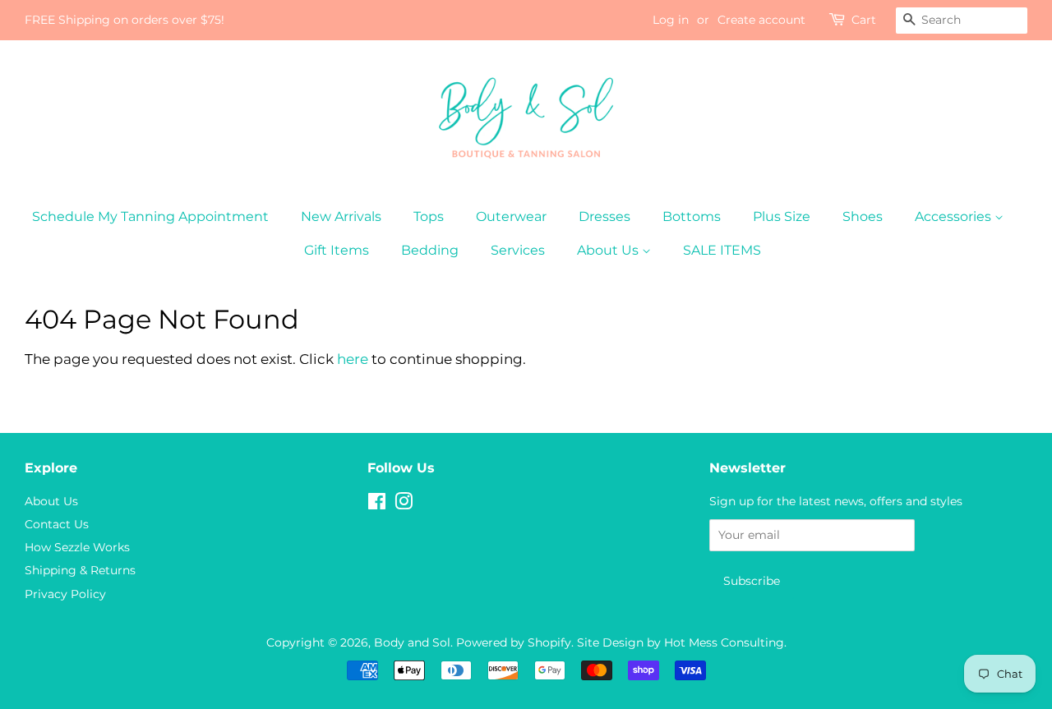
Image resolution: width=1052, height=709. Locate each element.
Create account (761, 19)
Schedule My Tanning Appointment (150, 216)
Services (518, 250)
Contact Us (57, 524)
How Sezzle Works (77, 547)
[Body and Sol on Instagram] (403, 504)
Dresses (604, 216)
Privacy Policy (65, 594)
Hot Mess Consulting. (725, 642)
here (352, 359)
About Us (609, 250)
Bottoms (691, 216)
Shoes (862, 216)
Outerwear (511, 216)
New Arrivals (341, 216)
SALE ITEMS (722, 250)
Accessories (954, 216)
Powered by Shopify (513, 642)
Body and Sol (412, 642)
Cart (863, 19)
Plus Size (781, 216)
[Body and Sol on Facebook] (376, 504)
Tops (428, 216)
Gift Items (336, 250)
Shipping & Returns (80, 570)
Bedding (430, 250)
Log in (671, 19)
